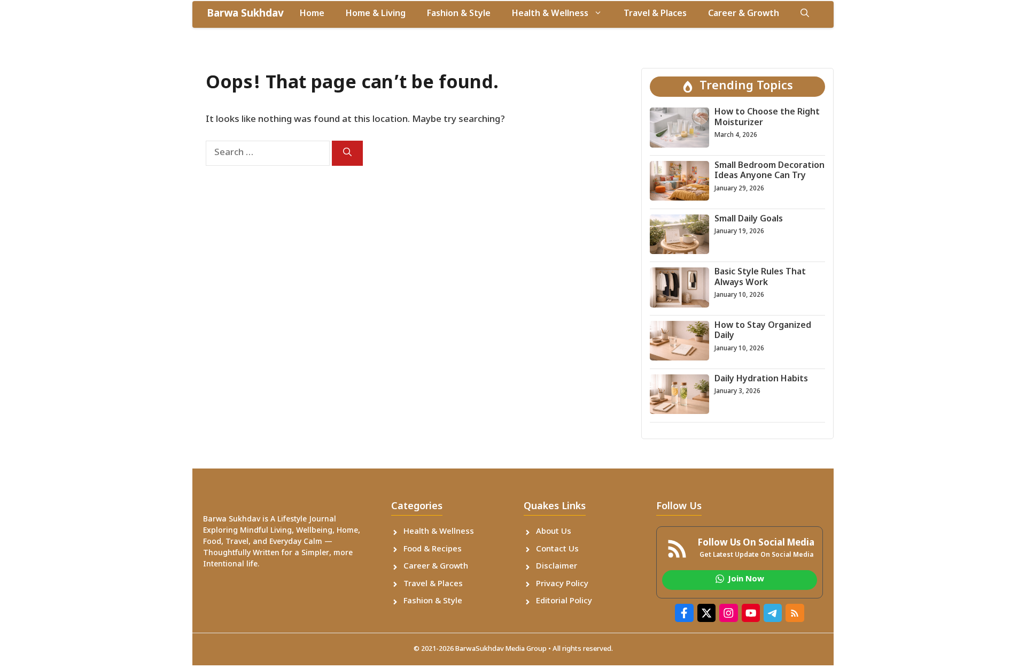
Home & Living (376, 14)
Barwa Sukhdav (245, 14)
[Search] (347, 153)
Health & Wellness (550, 14)
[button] (805, 14)
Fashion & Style (459, 14)
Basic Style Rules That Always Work (760, 277)
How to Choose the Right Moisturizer (767, 117)
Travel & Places (655, 14)
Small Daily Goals (748, 219)
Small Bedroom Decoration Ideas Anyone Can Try (769, 171)
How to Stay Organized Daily (762, 331)
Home (312, 14)
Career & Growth (743, 14)
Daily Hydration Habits (761, 379)
